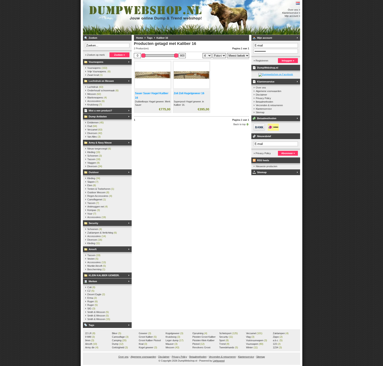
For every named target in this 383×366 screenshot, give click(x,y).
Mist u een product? (100, 110)
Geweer (145, 333)
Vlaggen (93, 162)
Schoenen (94, 155)
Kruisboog (94, 104)
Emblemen (95, 122)
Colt (91, 287)
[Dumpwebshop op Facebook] (275, 74)
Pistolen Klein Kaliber (203, 340)
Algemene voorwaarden (268, 91)
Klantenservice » (291, 12)
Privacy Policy (263, 98)
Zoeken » (119, 55)
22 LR (90, 333)
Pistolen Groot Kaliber (204, 337)
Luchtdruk (95, 87)
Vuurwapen (254, 344)
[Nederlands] (298, 3)
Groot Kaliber (148, 336)
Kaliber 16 (162, 37)
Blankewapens (97, 97)
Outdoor (94, 172)
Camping (119, 340)
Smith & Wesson (98, 312)
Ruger (92, 301)
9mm (89, 340)
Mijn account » (292, 16)
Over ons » (294, 9)
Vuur (91, 213)
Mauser (172, 344)
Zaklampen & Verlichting (102, 232)
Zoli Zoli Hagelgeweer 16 (189, 93)
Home (139, 37)
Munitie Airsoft (96, 265)
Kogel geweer (148, 347)
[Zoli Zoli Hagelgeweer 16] (191, 88)
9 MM (90, 336)
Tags (91, 325)
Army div (91, 347)
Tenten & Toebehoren (100, 189)
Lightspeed (219, 360)
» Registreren (261, 60)
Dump (117, 344)
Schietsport (228, 333)
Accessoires (96, 101)
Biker (116, 333)
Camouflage (120, 336)
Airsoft (93, 249)
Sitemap (260, 112)
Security (93, 223)
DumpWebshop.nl (141, 17)
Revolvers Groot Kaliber (201, 347)
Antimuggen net (97, 206)
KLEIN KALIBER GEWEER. (104, 275)
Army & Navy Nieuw (100, 142)
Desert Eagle (96, 294)
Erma (92, 298)
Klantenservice (265, 81)
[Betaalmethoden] (265, 129)
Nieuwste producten (266, 166)
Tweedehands (228, 347)
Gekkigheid (120, 347)
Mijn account (264, 37)
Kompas (93, 210)
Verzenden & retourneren (269, 105)
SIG (91, 308)
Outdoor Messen (98, 192)
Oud (92, 126)
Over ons (261, 87)
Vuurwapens (96, 62)
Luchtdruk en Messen (101, 81)
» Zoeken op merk (95, 55)
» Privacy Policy (262, 153)
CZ (90, 290)
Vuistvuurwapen (256, 340)
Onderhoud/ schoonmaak (103, 90)
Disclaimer (261, 94)
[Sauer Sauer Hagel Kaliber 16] (153, 88)
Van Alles (94, 136)
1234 (277, 347)
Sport (224, 340)
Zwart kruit (95, 75)
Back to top (239, 124)
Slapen (92, 181)
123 (277, 344)
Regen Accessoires (99, 196)
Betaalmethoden (264, 101)
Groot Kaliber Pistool (150, 340)
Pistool (198, 344)
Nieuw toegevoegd (99, 148)
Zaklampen (281, 333)
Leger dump (175, 340)
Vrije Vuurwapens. (99, 71)
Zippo (278, 336)
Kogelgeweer (174, 333)
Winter (252, 347)
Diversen (94, 133)
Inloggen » (288, 60)
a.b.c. (278, 340)
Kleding (93, 152)
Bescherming (96, 269)
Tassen (93, 159)
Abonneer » (288, 153)
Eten (91, 185)
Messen (94, 94)
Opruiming (199, 333)
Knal (143, 344)
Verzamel (94, 129)
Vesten (92, 258)
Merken (93, 281)
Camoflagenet (96, 199)
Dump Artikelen (98, 116)
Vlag (250, 336)
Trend (224, 344)
